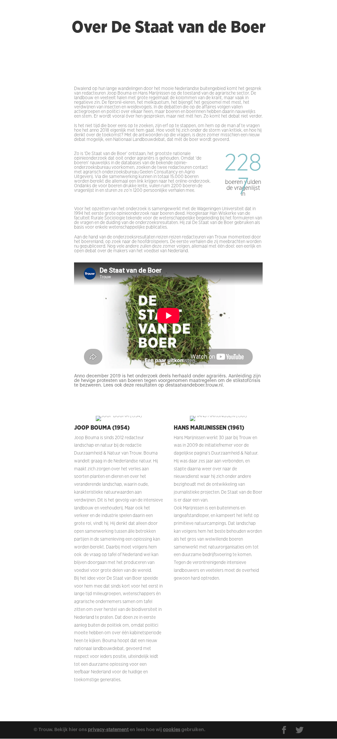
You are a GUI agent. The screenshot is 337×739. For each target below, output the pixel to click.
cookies (171, 730)
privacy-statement (108, 730)
